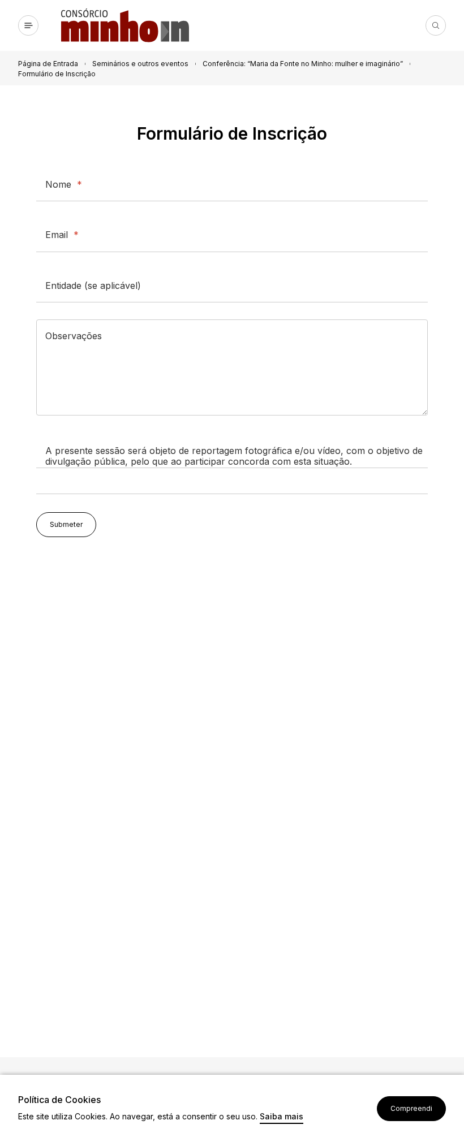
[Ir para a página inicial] (129, 25)
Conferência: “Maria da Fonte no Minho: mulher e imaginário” (303, 63)
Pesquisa (436, 25)
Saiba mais (281, 1117)
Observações (73, 336)
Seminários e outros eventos (140, 63)
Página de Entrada (48, 63)
